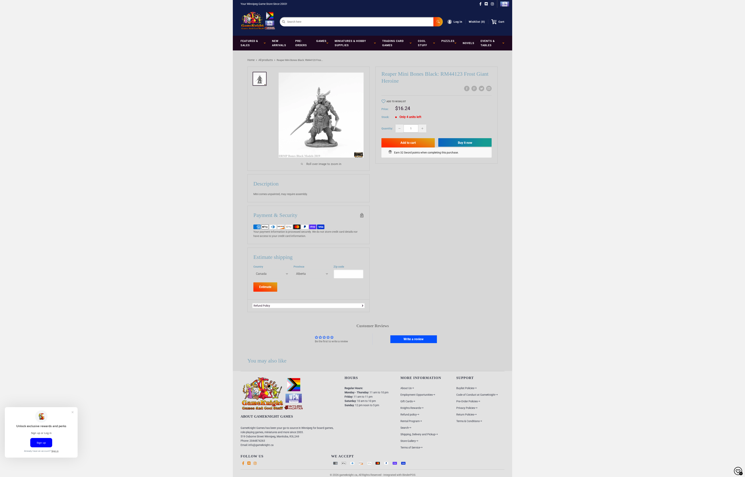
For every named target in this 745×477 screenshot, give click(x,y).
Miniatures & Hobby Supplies (350, 43)
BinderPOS (408, 474)
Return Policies (465, 414)
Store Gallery (408, 440)
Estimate (265, 287)
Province (299, 266)
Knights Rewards (410, 407)
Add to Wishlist (396, 101)
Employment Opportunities (416, 394)
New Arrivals (279, 43)
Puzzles (448, 43)
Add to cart (408, 143)
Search (404, 427)
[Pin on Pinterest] (474, 88)
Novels (468, 43)
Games (321, 43)
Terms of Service (410, 447)
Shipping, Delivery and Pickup (417, 434)
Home (251, 60)
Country (258, 266)
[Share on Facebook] (467, 88)
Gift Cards (406, 401)
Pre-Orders (301, 43)
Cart (501, 21)
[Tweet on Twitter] (481, 88)
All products (265, 60)
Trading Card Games (393, 43)
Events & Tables (488, 43)
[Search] (438, 21)
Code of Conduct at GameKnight (475, 394)
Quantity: (387, 128)
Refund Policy (262, 305)
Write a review (414, 339)
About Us (405, 388)
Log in (458, 21)
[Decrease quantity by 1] (399, 128)
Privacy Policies (465, 407)
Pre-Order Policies (467, 401)
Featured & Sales (249, 43)
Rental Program (409, 421)
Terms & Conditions (468, 421)
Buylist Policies (465, 388)
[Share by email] (489, 88)
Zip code (339, 266)
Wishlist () (477, 21)
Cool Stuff (423, 43)
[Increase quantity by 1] (422, 128)
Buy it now (465, 143)
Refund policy (408, 414)
